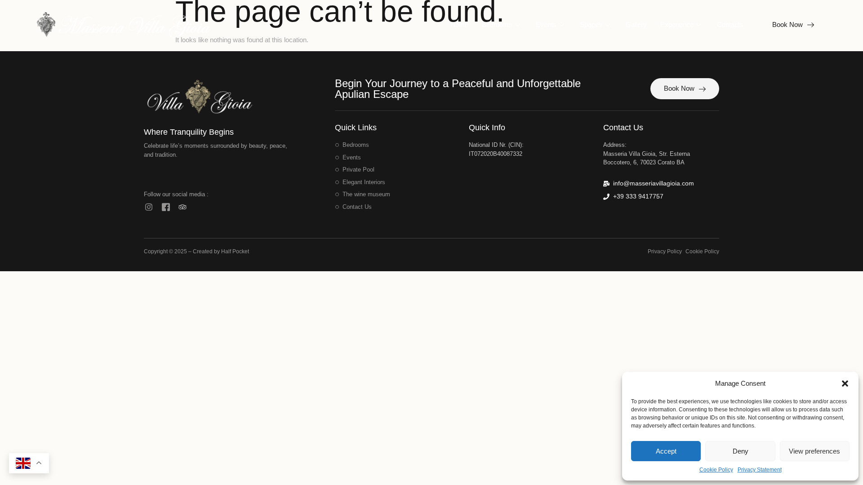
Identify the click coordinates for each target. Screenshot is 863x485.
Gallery (636, 24)
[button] (845, 383)
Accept (666, 451)
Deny (740, 451)
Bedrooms (497, 24)
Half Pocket (235, 251)
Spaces (591, 24)
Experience (677, 24)
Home (459, 24)
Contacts (730, 24)
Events (546, 24)
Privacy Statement (760, 470)
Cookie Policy (716, 470)
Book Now (787, 24)
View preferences (814, 451)
